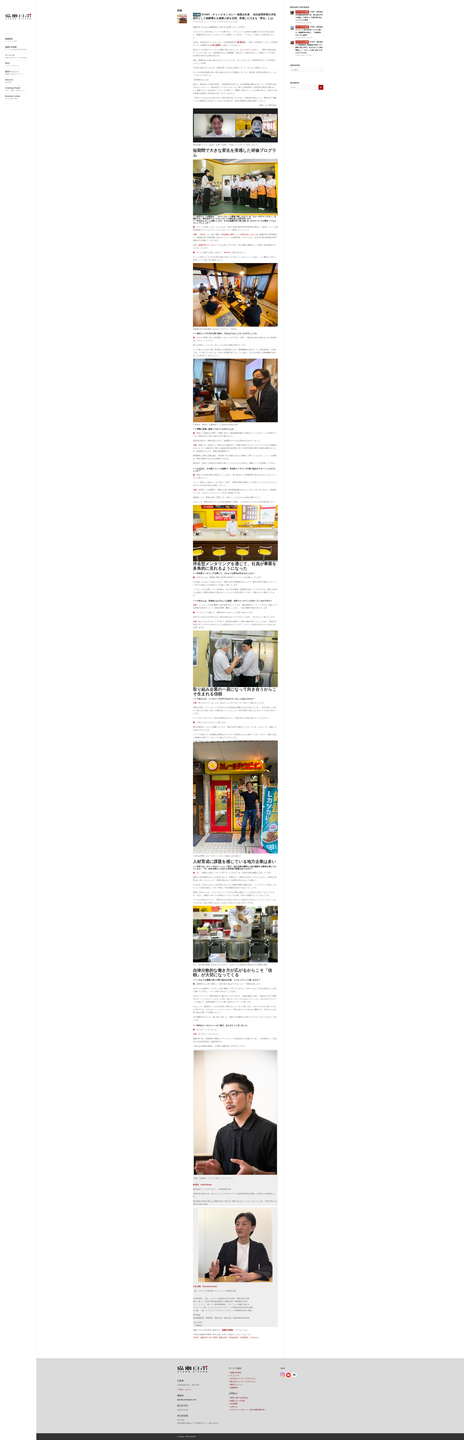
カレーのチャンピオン (249, 50)
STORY (213, 22)
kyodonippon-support (231, 22)
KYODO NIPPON (190, 1436)
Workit (202, 234)
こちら (245, 1330)
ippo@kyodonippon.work (187, 1400)
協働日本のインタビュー (208, 245)
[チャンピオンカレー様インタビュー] (182, 18)
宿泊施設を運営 (228, 234)
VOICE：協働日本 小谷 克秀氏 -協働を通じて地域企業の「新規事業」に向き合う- (226, 1337)
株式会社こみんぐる (250, 234)
